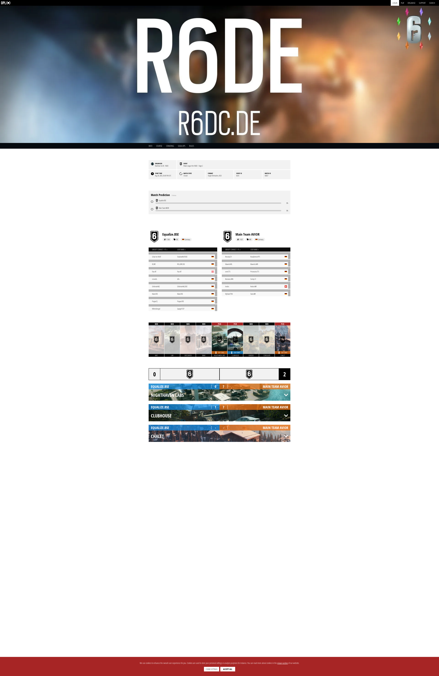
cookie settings (211, 669)
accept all (227, 669)
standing (170, 145)
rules (191, 145)
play (402, 2)
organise (411, 2)
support (422, 2)
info (150, 145)
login (394, 2)
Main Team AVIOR (248, 234)
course (159, 145)
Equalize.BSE (170, 234)
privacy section (282, 663)
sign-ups (181, 145)
